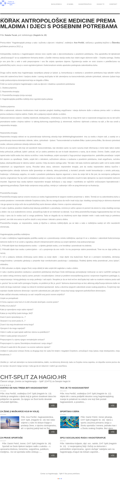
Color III (61, 478)
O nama (70, 4)
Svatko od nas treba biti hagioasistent (24, 388)
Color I (58, 478)
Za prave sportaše (11, 438)
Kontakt (113, 4)
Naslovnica (56, 4)
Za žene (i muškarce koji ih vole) (19, 411)
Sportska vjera (69, 411)
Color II (59, 478)
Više (53, 405)
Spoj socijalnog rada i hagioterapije (83, 438)
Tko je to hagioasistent (74, 388)
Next (15, 385)
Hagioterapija (85, 4)
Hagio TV (100, 4)
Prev (13, 385)
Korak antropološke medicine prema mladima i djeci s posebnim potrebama (59, 23)
